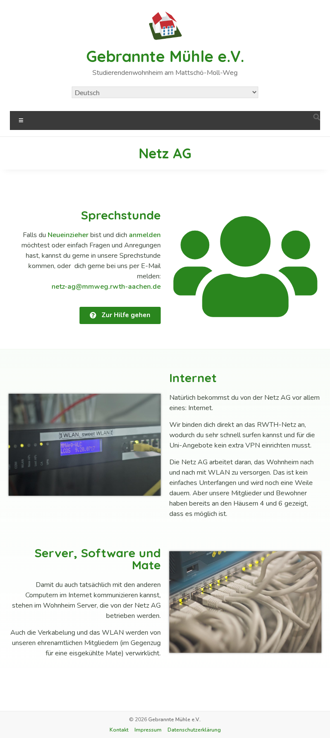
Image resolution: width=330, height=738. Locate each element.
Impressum (148, 729)
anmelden (145, 235)
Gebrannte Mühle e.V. (165, 56)
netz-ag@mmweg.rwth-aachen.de (106, 286)
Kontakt (119, 729)
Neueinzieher (68, 235)
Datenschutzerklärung (194, 729)
